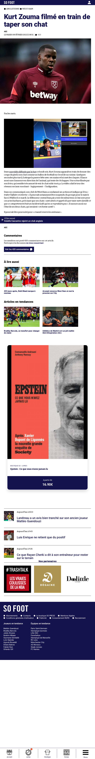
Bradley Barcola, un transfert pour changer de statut (19, 309)
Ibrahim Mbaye (9, 635)
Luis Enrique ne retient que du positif (20, 529)
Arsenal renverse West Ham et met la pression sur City (59, 269)
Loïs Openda (8, 640)
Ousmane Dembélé (11, 638)
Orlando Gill (8, 649)
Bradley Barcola (9, 631)
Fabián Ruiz (8, 647)
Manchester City (37, 642)
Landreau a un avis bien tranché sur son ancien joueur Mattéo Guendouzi (36, 510)
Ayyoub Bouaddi (10, 642)
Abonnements (12, 616)
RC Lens (34, 640)
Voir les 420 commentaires (17, 249)
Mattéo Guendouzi (11, 628)
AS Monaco (35, 645)
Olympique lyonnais (39, 631)
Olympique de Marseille (40, 638)
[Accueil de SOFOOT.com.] (15, 2)
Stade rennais (36, 647)
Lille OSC (34, 633)
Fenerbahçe (35, 635)
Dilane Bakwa (9, 645)
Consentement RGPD (60, 618)
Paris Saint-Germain (39, 628)
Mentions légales (67, 616)
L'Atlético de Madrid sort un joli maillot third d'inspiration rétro (59, 309)
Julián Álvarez (9, 633)
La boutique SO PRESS (45, 616)
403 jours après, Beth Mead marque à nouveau (20, 269)
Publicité (43, 618)
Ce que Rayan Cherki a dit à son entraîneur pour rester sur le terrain (33, 546)
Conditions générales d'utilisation (20, 618)
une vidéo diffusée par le (22, 172)
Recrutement (80, 618)
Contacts (27, 616)
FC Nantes (35, 649)
